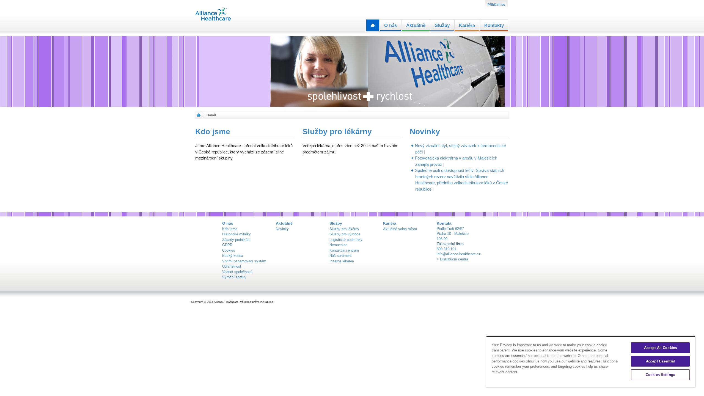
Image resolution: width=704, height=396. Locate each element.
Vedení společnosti (237, 272)
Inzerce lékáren (341, 261)
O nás (390, 25)
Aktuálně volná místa (400, 229)
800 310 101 (446, 249)
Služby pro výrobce (344, 234)
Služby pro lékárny (337, 131)
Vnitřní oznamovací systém (244, 261)
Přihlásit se (496, 5)
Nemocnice (338, 245)
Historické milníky (236, 234)
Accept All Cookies (660, 348)
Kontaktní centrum (344, 250)
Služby (442, 25)
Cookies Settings (660, 375)
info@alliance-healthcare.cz (459, 254)
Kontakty (494, 25)
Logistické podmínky (345, 240)
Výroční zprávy (234, 277)
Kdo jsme (212, 131)
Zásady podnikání (236, 240)
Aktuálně (415, 25)
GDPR (227, 245)
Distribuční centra (454, 259)
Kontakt (444, 223)
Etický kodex (232, 256)
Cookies (228, 250)
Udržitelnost (231, 266)
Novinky (425, 131)
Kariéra (467, 25)
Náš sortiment (340, 256)
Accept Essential (660, 361)
